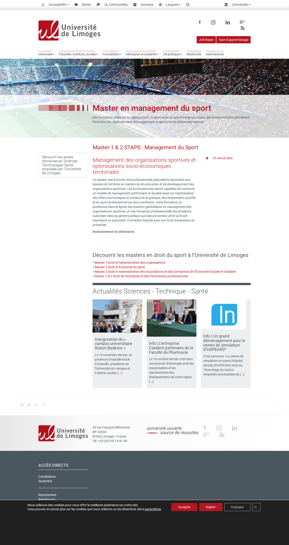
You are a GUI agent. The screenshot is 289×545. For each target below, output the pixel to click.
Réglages (237, 507)
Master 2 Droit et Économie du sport (120, 267)
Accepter (184, 507)
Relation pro (46, 499)
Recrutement (47, 495)
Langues (171, 4)
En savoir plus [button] (222, 158)
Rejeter (211, 507)
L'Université (239, 4)
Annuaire (146, 4)
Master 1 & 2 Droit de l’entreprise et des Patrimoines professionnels (141, 276)
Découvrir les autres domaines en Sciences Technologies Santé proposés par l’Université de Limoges (61, 165)
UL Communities (116, 4)
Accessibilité (57, 4)
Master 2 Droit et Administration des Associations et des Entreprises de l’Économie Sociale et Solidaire (165, 271)
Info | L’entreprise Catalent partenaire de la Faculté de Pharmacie (171, 348)
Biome (86, 4)
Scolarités (45, 481)
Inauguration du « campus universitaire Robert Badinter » (113, 344)
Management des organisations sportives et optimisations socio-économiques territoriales (144, 166)
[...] (119, 373)
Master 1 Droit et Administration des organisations (130, 262)
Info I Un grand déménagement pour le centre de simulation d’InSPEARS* (224, 343)
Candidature (47, 476)
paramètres (153, 509)
